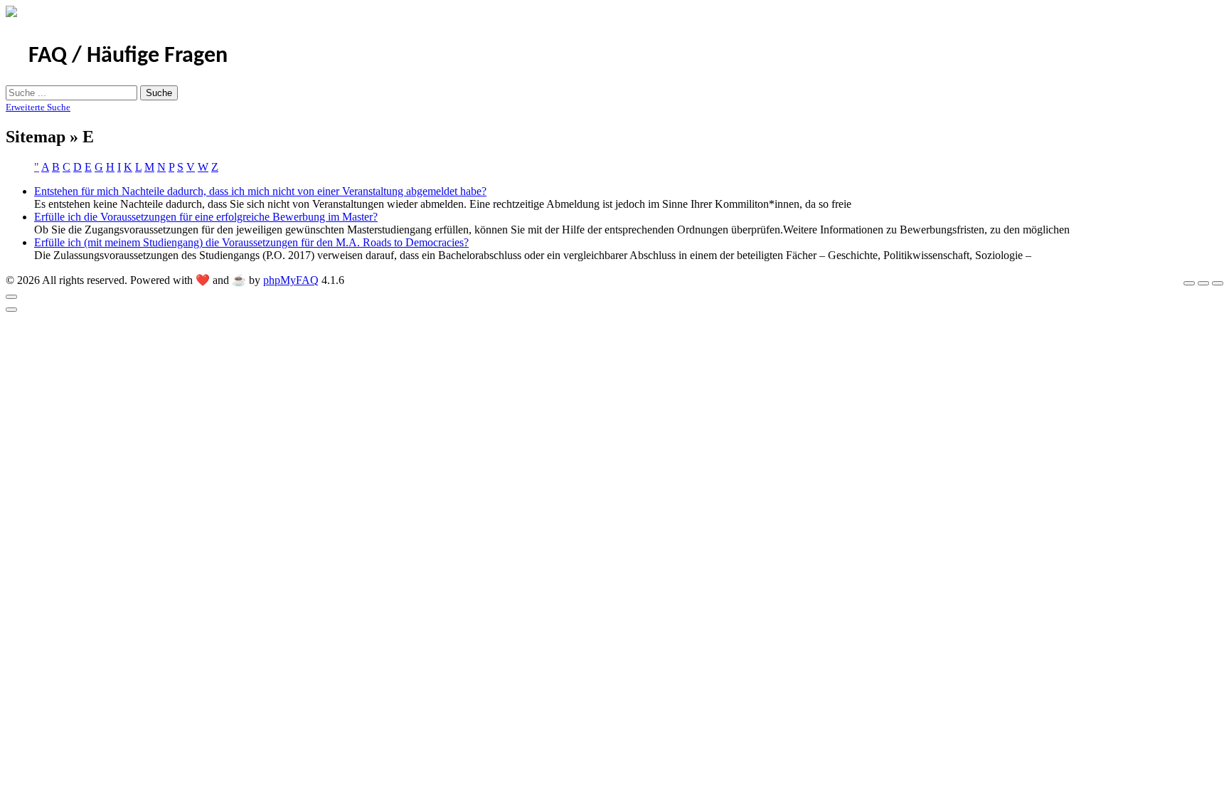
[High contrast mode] (1217, 283)
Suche (159, 93)
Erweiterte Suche (38, 107)
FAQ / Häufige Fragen (128, 56)
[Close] (11, 297)
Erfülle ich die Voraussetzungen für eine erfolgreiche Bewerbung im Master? (206, 217)
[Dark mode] (1203, 283)
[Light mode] (1189, 283)
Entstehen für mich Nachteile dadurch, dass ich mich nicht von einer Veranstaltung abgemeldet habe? (260, 191)
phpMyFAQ (291, 280)
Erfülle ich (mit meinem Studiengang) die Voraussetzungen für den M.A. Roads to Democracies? (251, 242)
